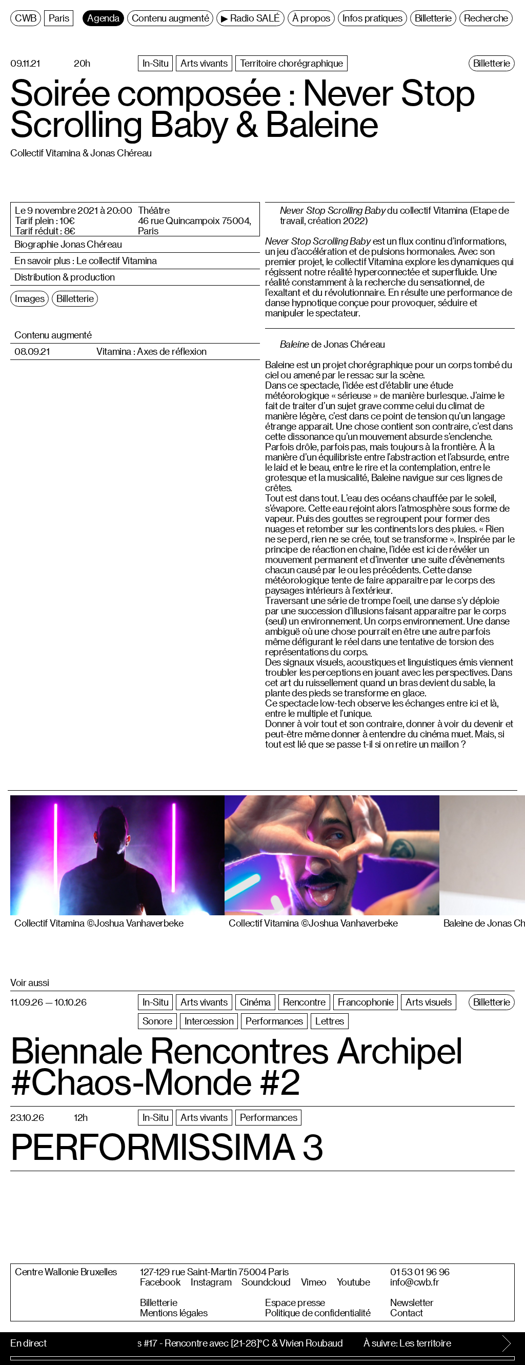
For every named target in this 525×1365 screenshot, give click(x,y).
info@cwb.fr (414, 1282)
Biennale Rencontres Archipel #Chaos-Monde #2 (236, 1066)
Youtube (353, 1282)
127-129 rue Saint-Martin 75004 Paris (214, 1272)
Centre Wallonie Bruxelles (66, 1272)
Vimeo (314, 1282)
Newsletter (412, 1302)
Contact (406, 1313)
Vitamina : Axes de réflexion (151, 351)
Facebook (160, 1282)
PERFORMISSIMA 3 (166, 1146)
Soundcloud (266, 1282)
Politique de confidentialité (318, 1313)
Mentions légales (173, 1313)
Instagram (211, 1282)
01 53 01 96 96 (420, 1272)
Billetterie (158, 1302)
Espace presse (295, 1302)
